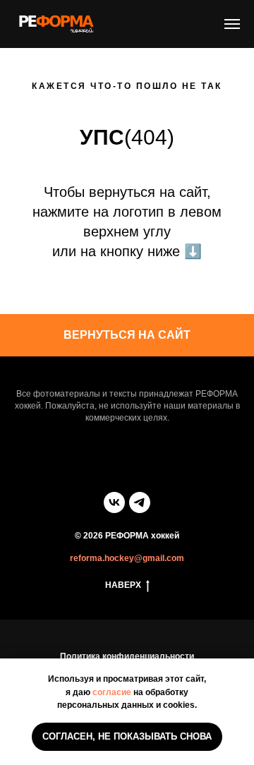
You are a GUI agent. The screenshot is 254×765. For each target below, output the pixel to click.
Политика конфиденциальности (127, 656)
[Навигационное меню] (232, 24)
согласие (111, 692)
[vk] (114, 502)
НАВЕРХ (123, 585)
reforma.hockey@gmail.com (127, 558)
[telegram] (139, 502)
